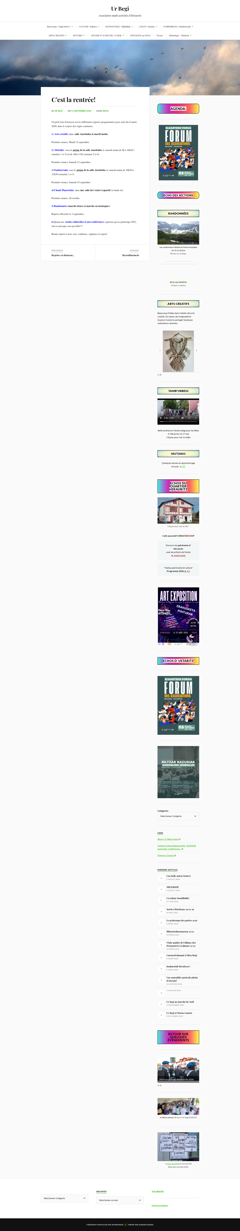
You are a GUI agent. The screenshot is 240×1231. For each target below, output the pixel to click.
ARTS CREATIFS (56, 35)
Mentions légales (160, 1205)
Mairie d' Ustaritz (166, 855)
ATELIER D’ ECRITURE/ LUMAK (106, 35)
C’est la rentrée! (74, 99)
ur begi (59, 111)
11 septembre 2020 (81, 111)
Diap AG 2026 (173, 1163)
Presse (160, 35)
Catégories (163, 810)
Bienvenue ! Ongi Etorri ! (58, 26)
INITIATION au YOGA (140, 35)
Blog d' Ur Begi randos (168, 839)
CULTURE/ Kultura (88, 26)
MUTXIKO (77, 35)
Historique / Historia (179, 35)
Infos (106, 111)
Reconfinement (130, 255)
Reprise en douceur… (63, 255)
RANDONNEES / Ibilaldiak (118, 26)
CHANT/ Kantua (147, 26)
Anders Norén (146, 1225)
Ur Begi (120, 8)
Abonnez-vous (224, 1224)
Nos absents (158, 1191)
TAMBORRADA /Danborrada (177, 26)
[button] (197, 350)
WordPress (117, 1225)
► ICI (182, 466)
